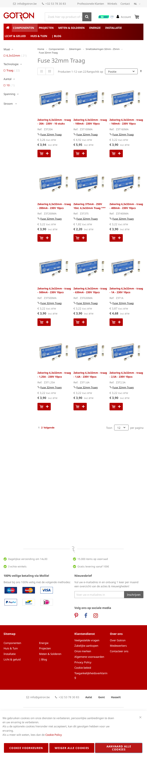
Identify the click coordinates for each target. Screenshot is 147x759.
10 (11, 85)
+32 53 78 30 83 (55, 3)
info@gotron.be (27, 3)
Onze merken (82, 651)
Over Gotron (117, 640)
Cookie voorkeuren (26, 748)
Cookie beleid (82, 667)
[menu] (73, 32)
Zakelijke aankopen (86, 645)
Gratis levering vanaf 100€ (93, 566)
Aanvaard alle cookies (118, 748)
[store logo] (19, 17)
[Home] (8, 28)
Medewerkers (118, 645)
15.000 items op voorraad (92, 559)
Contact (125, 3)
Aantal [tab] (7, 79)
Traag (14, 70)
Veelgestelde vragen (86, 640)
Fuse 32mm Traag (51, 134)
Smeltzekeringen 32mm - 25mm (103, 49)
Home (40, 49)
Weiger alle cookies (72, 748)
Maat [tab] (7, 49)
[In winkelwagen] (44, 153)
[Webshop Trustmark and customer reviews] (106, 17)
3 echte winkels (17, 566)
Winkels (112, 3)
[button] (138, 4)
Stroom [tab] (8, 103)
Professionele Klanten (90, 3)
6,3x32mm (17, 55)
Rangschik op (95, 71)
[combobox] (68, 16)
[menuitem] (25, 28)
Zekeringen (75, 49)
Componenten (56, 49)
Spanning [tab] (9, 94)
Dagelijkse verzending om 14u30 (27, 559)
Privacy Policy (82, 662)
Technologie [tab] (11, 64)
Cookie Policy (53, 734)
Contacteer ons (119, 651)
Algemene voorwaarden (89, 656)
